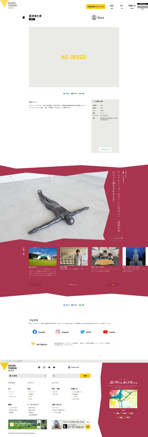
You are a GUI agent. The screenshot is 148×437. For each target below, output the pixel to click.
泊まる (30, 399)
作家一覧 (55, 394)
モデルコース (12, 396)
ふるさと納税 (75, 399)
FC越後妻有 (75, 394)
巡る (29, 389)
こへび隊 (74, 396)
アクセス (11, 383)
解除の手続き (32, 410)
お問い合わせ (56, 404)
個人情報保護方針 (33, 415)
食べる (30, 396)
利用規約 (31, 412)
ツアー (11, 394)
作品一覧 (14, 361)
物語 (121, 417)
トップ (3, 361)
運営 (128, 417)
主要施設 (31, 394)
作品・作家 (8, 361)
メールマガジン (33, 404)
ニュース (55, 383)
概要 (9, 404)
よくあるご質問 (57, 412)
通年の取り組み (13, 410)
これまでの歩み (13, 407)
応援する (74, 389)
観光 (131, 413)
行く (9, 389)
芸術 (124, 413)
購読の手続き (32, 407)
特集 (117, 413)
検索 (85, 376)
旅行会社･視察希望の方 (59, 410)
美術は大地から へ (74, 284)
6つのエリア (32, 391)
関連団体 (11, 412)
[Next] (113, 284)
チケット (11, 391)
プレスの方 (56, 407)
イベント (31, 383)
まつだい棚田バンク (77, 391)
